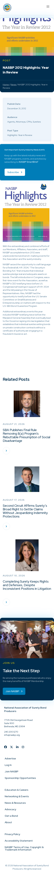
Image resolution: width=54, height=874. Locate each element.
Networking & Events (17, 796)
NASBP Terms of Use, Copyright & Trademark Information (24, 848)
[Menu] (47, 6)
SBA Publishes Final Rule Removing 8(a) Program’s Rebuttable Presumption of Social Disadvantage (26, 435)
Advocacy (10, 809)
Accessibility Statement (19, 840)
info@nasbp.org (12, 735)
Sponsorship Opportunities (20, 778)
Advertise (10, 758)
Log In (8, 765)
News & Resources (15, 802)
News (13, 84)
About (8, 822)
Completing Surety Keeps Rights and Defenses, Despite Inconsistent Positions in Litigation (27, 585)
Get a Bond (11, 815)
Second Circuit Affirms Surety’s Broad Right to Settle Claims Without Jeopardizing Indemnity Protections (25, 511)
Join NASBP (11, 771)
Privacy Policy (12, 834)
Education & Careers (16, 789)
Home (6, 84)
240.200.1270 (11, 731)
